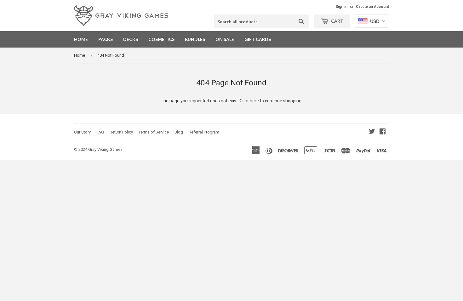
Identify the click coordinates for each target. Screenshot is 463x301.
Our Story (82, 132)
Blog (178, 132)
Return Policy (121, 132)
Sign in (341, 6)
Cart (336, 21)
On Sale (224, 39)
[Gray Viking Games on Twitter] (372, 132)
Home (81, 39)
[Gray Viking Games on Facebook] (382, 132)
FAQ (100, 132)
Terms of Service (154, 132)
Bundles (195, 39)
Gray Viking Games (105, 149)
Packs (105, 39)
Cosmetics (161, 39)
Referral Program (204, 132)
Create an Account (372, 6)
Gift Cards (257, 39)
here (254, 100)
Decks (130, 39)
